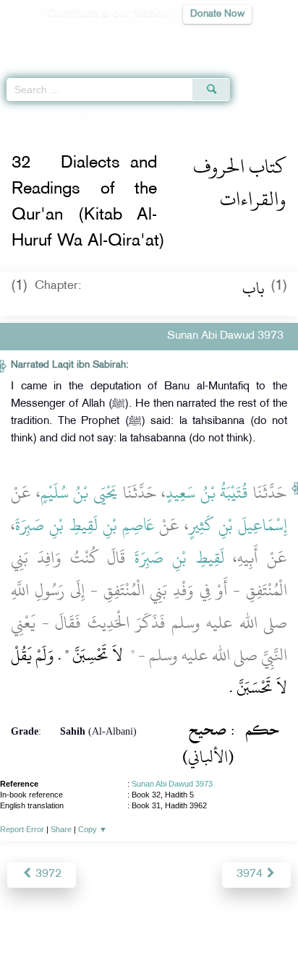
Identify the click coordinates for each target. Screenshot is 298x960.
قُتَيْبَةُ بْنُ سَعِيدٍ (207, 492)
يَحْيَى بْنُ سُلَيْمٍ (79, 492)
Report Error (22, 829)
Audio (255, 40)
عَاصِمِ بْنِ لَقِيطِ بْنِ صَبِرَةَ (85, 525)
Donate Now (217, 14)
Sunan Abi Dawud (75, 114)
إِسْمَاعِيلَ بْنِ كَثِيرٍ (238, 525)
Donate (266, 917)
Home (17, 114)
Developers (165, 917)
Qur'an (85, 40)
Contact (221, 917)
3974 (251, 874)
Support (109, 917)
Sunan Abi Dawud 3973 (172, 783)
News (67, 917)
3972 (47, 874)
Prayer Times (197, 40)
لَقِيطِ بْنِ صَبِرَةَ (179, 557)
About (29, 917)
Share (61, 829)
